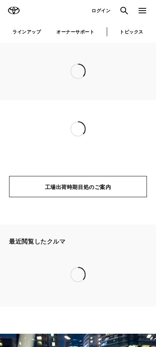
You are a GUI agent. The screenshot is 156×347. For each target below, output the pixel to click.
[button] (55, 254)
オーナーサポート (75, 32)
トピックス (131, 32)
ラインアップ (26, 32)
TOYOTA (13, 10)
